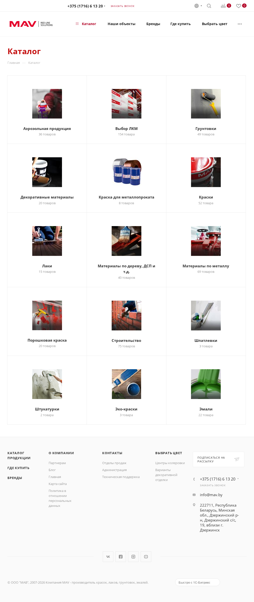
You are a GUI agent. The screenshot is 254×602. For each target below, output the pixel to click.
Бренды (14, 478)
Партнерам (57, 463)
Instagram (133, 556)
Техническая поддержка (121, 477)
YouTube (146, 556)
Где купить (18, 468)
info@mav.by (211, 494)
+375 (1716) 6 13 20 (85, 5)
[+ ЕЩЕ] (240, 23)
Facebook (120, 556)
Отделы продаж (114, 463)
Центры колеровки (170, 463)
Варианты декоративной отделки (166, 475)
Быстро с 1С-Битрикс (194, 582)
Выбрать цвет (168, 453)
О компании (61, 453)
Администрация (114, 470)
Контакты (112, 453)
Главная (55, 477)
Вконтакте (108, 556)
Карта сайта (58, 484)
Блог (52, 470)
